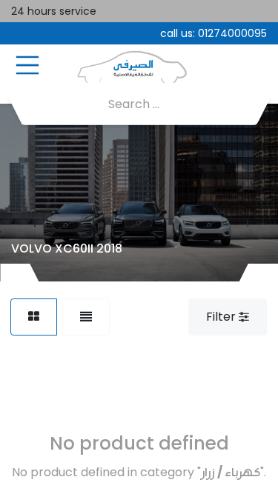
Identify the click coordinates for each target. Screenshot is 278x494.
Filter (222, 316)
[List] (86, 317)
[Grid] (33, 317)
